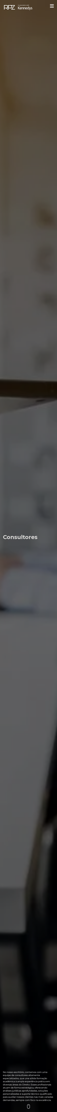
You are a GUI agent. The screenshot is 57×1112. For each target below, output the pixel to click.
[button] (51, 6)
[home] (18, 6)
